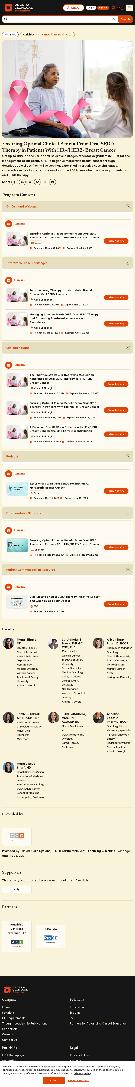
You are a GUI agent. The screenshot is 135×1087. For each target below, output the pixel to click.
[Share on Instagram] (45, 182)
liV (71, 1018)
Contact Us (9, 1040)
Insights (75, 1012)
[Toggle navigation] (129, 8)
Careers (7, 1034)
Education (77, 1007)
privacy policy (82, 1073)
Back (12, 34)
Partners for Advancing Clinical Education (98, 1023)
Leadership (10, 1029)
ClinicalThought (17, 348)
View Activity (116, 240)
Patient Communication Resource (30, 569)
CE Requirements (13, 1018)
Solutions (8, 1012)
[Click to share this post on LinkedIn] (22, 182)
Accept (54, 1080)
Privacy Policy (79, 1055)
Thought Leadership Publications (24, 1023)
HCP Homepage (13, 1055)
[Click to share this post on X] (30, 182)
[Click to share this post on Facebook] (14, 182)
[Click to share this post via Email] (52, 182)
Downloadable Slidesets (23, 513)
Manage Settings (78, 1080)
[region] (67, 1074)
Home (6, 1007)
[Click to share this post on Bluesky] (37, 182)
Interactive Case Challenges (26, 263)
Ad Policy (76, 1060)
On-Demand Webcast (21, 206)
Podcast (12, 456)
